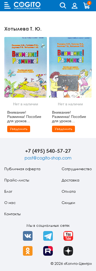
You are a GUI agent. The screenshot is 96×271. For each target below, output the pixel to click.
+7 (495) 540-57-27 (48, 151)
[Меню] (7, 5)
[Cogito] (27, 5)
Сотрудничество (77, 168)
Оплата (69, 191)
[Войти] (74, 5)
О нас (10, 202)
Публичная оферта (22, 168)
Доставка (70, 180)
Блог (8, 191)
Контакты (12, 213)
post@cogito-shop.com (48, 158)
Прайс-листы (16, 180)
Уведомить (18, 129)
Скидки (68, 202)
